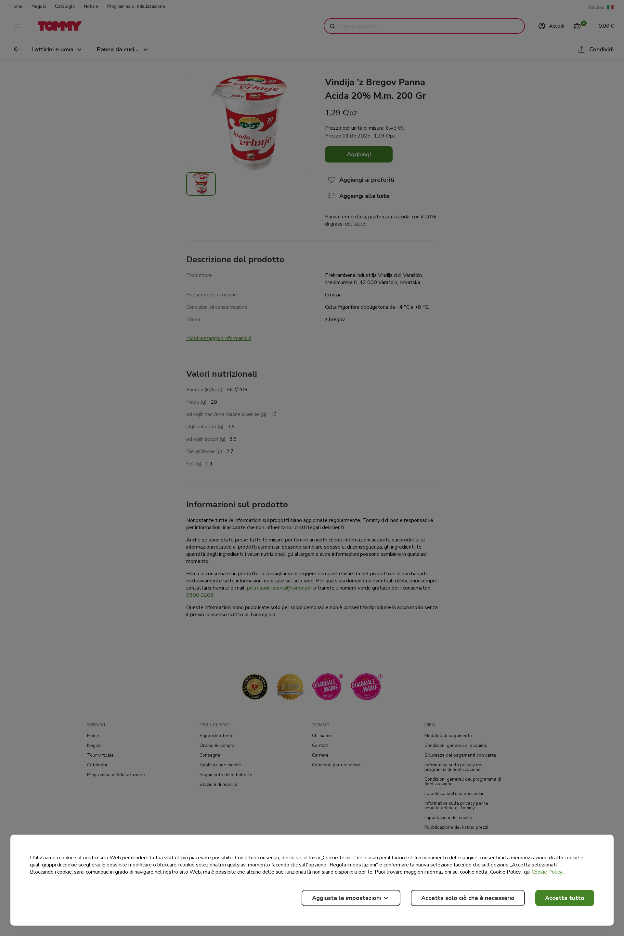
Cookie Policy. (547, 872)
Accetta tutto (564, 898)
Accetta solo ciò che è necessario (467, 898)
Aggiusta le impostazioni (346, 898)
